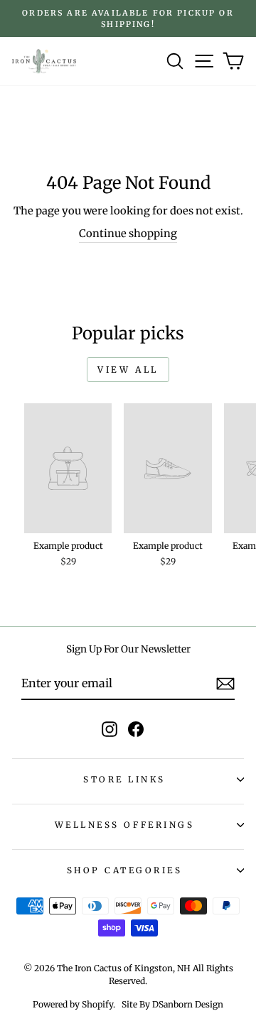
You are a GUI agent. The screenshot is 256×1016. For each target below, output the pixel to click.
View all (128, 369)
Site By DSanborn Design (172, 1004)
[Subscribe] (225, 683)
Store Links (124, 779)
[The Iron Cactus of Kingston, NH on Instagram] (109, 729)
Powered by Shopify (73, 1004)
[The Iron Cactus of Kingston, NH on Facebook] (136, 729)
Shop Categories (125, 870)
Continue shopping (128, 233)
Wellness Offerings (125, 824)
